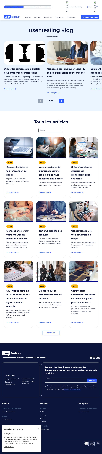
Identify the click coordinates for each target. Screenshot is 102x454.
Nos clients (48, 17)
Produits (28, 17)
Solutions (37, 17)
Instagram (94, 358)
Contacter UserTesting (75, 7)
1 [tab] (49, 101)
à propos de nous (11, 379)
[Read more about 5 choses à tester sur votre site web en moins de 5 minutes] (18, 229)
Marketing (43, 415)
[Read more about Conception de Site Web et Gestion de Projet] (83, 229)
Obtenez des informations (13, 7)
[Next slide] (61, 101)
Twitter (99, 358)
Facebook (91, 358)
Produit (42, 411)
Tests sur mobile (44, 429)
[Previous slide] (40, 101)
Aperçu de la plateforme (8, 411)
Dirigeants (43, 421)
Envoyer (92, 380)
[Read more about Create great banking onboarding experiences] (83, 167)
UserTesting (71, 17)
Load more (51, 333)
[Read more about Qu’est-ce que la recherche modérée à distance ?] (51, 294)
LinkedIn (97, 358)
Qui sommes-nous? (83, 411)
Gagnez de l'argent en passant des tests (38, 7)
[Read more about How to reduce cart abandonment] (18, 167)
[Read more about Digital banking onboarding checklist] (51, 167)
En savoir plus (9, 89)
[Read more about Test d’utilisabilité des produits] (51, 229)
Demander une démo (90, 17)
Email (48, 378)
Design (42, 418)
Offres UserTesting (7, 419)
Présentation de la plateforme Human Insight (28, 381)
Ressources (59, 17)
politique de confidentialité (72, 389)
